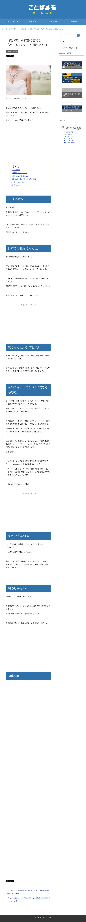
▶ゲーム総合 (68, 138)
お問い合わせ (53, 21)
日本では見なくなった (19, 173)
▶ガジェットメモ (69, 136)
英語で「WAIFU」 (18, 182)
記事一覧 (32, 21)
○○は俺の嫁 (16, 170)
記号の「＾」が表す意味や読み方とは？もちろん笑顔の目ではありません (71, 108)
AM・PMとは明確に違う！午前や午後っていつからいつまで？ (71, 65)
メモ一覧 (74, 21)
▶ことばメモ (68, 134)
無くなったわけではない (20, 176)
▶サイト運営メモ (69, 142)
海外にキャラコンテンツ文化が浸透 (24, 179)
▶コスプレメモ (68, 132)
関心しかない (16, 185)
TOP (9, 29)
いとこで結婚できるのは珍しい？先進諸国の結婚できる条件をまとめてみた (71, 79)
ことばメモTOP (12, 21)
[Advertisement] (28, 61)
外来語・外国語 (12, 51)
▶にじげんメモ (68, 140)
